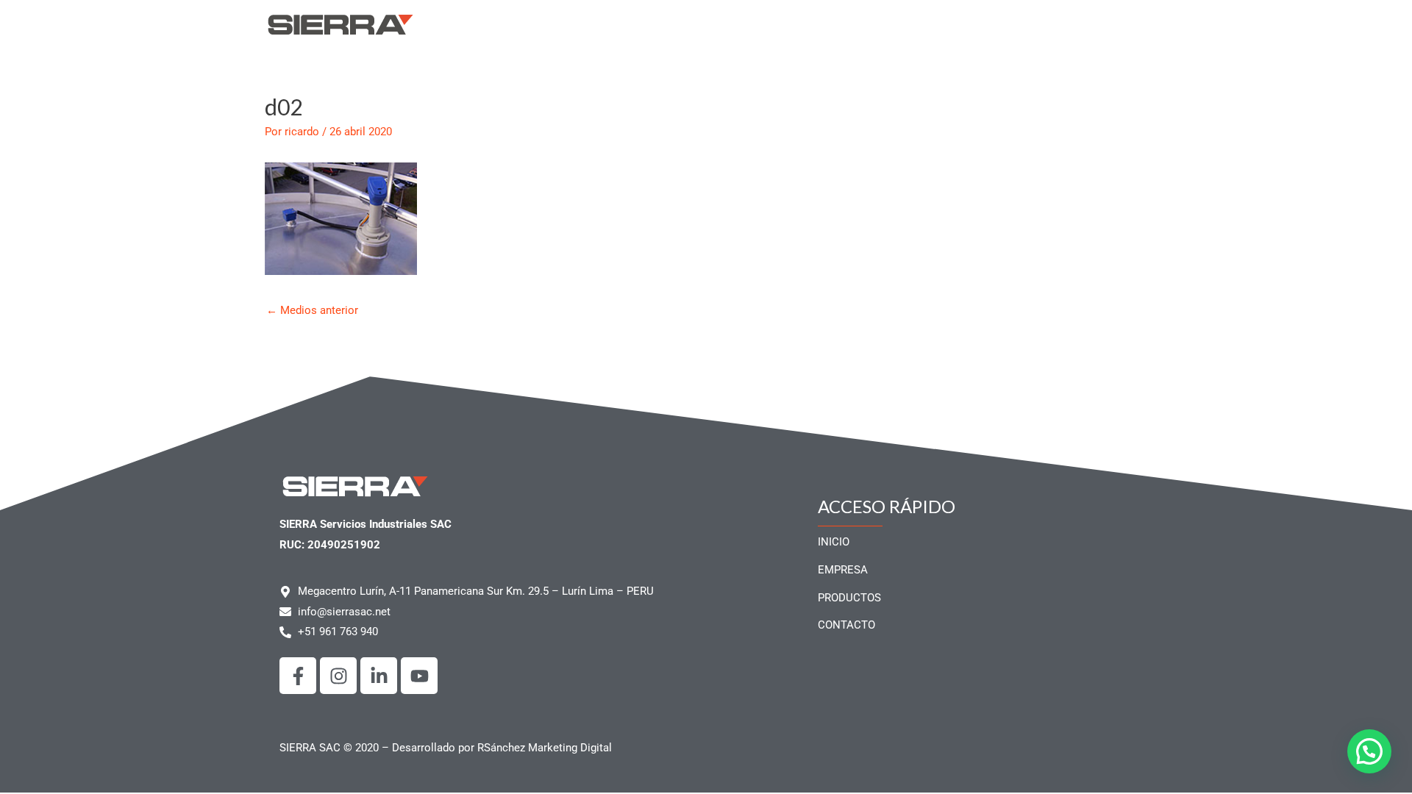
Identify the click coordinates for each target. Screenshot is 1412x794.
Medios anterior (312, 310)
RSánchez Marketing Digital (544, 747)
